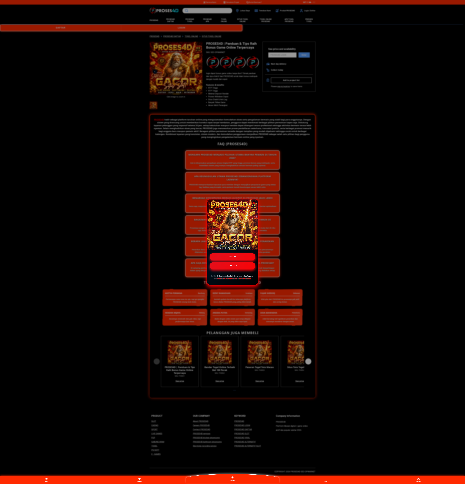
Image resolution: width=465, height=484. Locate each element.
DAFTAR (232, 266)
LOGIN (232, 257)
